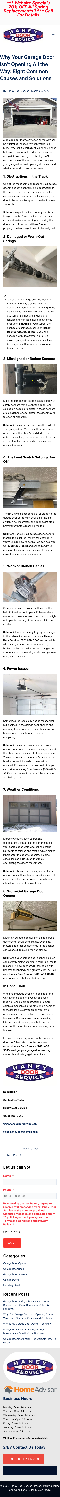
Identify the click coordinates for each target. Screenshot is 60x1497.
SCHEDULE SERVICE (24, 1459)
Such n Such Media (40, 1489)
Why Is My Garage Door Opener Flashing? (27, 1323)
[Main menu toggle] (53, 35)
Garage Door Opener (15, 1263)
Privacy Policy (13, 1231)
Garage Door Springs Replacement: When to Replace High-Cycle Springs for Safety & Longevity (28, 1305)
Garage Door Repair (14, 1268)
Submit (12, 1243)
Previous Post (30, 1148)
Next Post (14, 1155)
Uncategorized (11, 1285)
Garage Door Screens (15, 1274)
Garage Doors (11, 1279)
